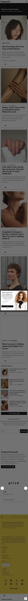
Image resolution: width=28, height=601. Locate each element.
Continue (7, 306)
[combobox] (7, 302)
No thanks (7, 308)
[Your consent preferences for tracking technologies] (25, 598)
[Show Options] (12, 302)
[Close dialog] (26, 291)
